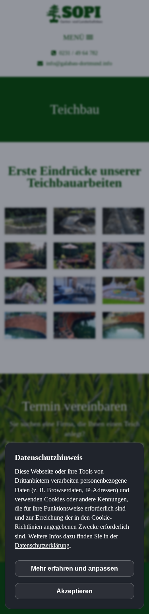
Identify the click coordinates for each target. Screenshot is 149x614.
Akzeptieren (74, 591)
